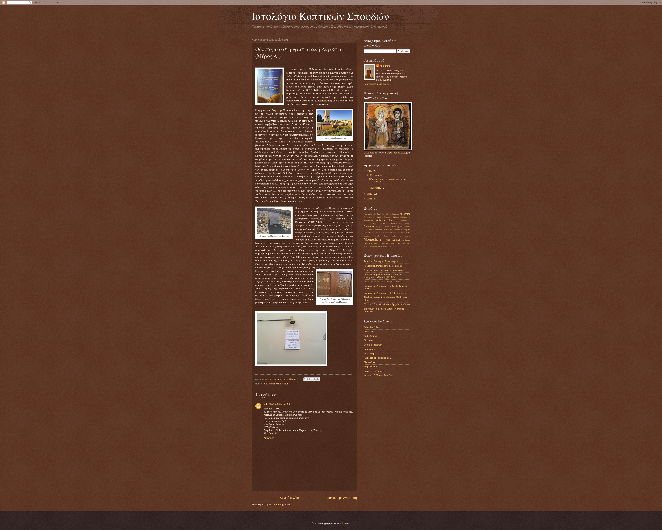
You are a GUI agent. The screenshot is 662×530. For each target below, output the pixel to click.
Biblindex (368, 340)
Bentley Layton (370, 217)
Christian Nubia (399, 217)
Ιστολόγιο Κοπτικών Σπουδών (320, 16)
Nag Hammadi (393, 240)
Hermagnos (369, 349)
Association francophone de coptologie (383, 266)
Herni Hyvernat (398, 227)
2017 (370, 171)
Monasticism (374, 239)
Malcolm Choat (381, 236)
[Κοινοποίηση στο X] (311, 379)
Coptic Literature (384, 220)
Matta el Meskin (401, 236)
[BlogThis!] (308, 379)
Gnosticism (369, 226)
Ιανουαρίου (376, 188)
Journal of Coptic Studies (386, 233)
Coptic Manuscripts (402, 220)
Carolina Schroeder (384, 217)
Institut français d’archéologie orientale (383, 281)
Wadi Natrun (282, 383)
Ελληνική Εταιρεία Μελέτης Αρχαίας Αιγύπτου (387, 304)
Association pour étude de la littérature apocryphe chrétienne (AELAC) (383, 276)
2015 (370, 198)
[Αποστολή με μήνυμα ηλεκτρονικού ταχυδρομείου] (305, 379)
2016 (370, 194)
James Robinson (375, 230)
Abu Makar (269, 383)
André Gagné (370, 336)
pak (265, 404)
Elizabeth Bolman (390, 223)
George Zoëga (404, 223)
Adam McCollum (372, 327)
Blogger (345, 523)
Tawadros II (375, 246)
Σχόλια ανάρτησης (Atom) (278, 504)
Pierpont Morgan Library (384, 243)
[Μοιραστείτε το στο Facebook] (315, 379)
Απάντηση (269, 438)
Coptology (368, 223)
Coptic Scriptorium (373, 344)
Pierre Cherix (370, 362)
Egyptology (377, 223)
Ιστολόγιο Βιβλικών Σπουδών (378, 375)
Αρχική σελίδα (289, 498)
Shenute (367, 246)
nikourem (385, 66)
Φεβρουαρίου (377, 175)
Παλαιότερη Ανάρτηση (342, 498)
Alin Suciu (377, 214)
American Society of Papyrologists (381, 261)
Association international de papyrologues (384, 270)
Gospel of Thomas (383, 227)
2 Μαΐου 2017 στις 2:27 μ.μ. (282, 404)
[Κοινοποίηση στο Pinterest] (318, 379)
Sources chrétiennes (374, 371)
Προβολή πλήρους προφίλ (377, 84)
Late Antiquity (402, 233)
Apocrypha (405, 214)
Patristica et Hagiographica (377, 358)
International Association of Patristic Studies (386, 293)
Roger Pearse (370, 366)
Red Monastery (403, 243)
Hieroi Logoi (369, 353)
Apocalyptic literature (390, 214)
